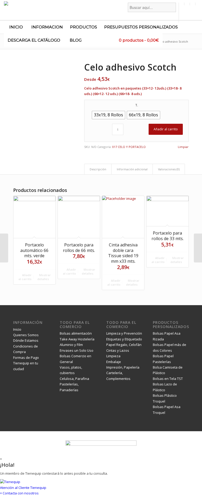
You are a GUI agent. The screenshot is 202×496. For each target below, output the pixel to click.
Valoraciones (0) (169, 169)
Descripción (98, 169)
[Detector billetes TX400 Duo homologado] (198, 248)
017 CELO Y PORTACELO (129, 147)
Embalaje (113, 361)
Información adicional (132, 169)
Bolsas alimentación (76, 333)
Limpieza (113, 356)
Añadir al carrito (166, 129)
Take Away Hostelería (77, 339)
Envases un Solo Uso (76, 350)
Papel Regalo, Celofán (124, 344)
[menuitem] (152, 13)
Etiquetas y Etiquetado (124, 339)
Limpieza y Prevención (124, 333)
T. (136, 105)
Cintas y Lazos (117, 350)
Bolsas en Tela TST (168, 378)
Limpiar (183, 146)
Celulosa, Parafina (74, 378)
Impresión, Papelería (122, 367)
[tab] (98, 169)
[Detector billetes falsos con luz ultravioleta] (4, 248)
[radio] (108, 115)
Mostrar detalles (44, 277)
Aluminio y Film (71, 344)
